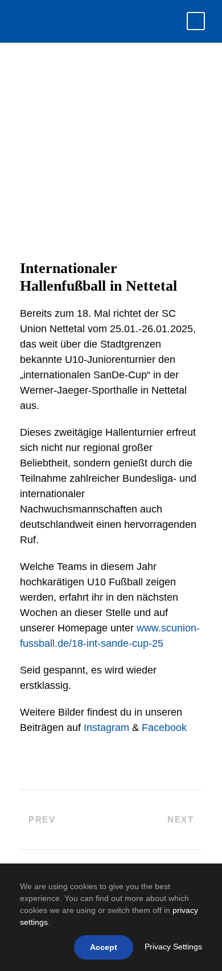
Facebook (164, 727)
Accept (103, 947)
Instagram (106, 727)
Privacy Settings (173, 946)
